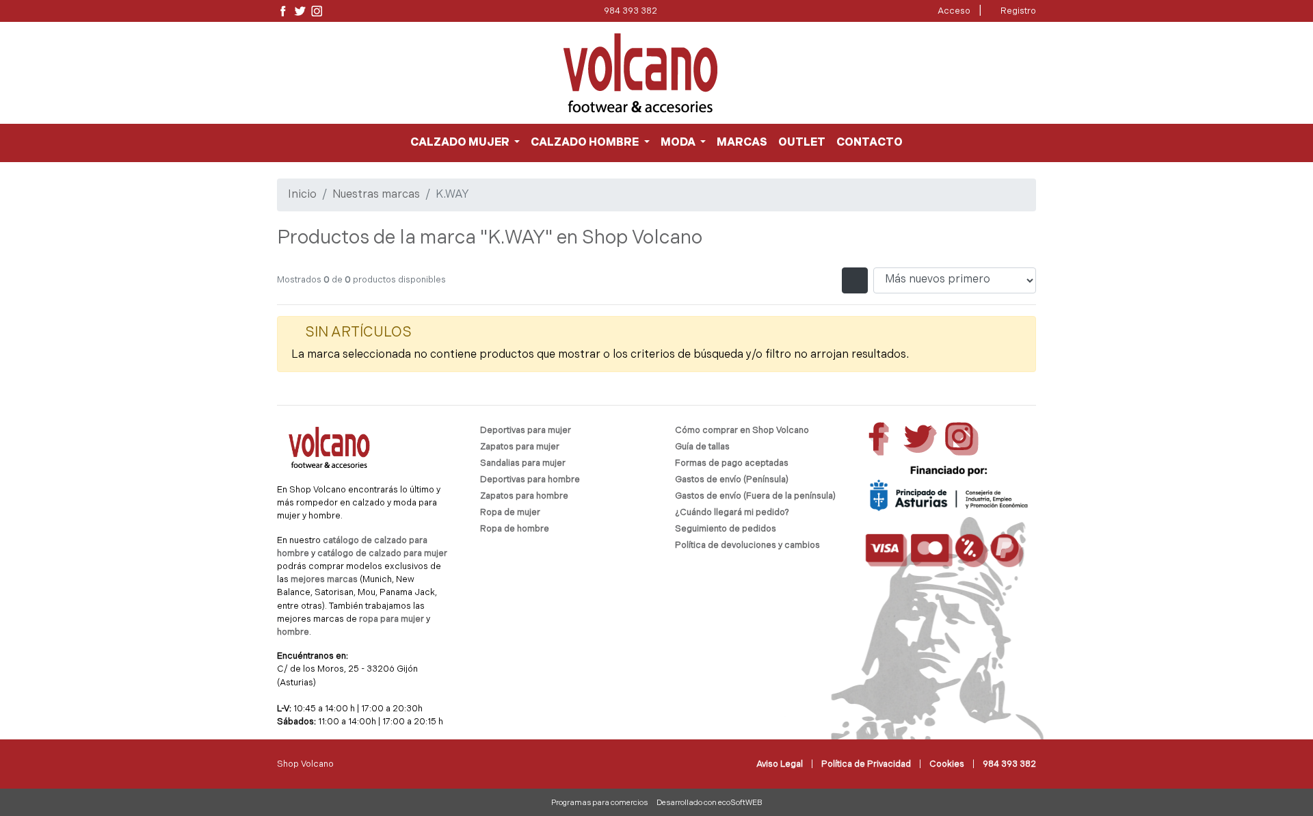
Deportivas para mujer (525, 430)
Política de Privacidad (866, 764)
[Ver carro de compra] (1030, 73)
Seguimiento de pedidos (725, 529)
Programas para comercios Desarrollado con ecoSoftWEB (656, 803)
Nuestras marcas (376, 194)
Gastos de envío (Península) (731, 479)
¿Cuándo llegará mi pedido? (732, 512)
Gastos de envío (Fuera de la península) (755, 496)
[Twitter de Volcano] (300, 11)
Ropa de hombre (514, 529)
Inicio (302, 194)
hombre (293, 632)
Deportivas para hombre (530, 479)
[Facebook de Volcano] (283, 11)
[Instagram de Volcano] (317, 11)
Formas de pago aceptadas (731, 463)
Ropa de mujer (510, 512)
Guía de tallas (702, 447)
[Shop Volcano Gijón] (640, 73)
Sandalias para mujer (523, 463)
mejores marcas (325, 579)
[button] (465, 143)
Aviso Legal (779, 764)
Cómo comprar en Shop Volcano (742, 430)
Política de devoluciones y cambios (747, 545)
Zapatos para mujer (519, 447)
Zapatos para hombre (524, 496)
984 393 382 (630, 11)
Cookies (946, 764)
